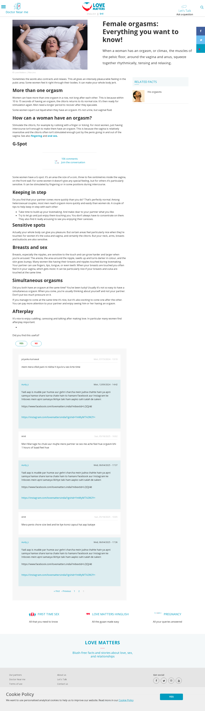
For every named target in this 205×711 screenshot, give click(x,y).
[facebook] (156, 681)
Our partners (15, 674)
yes (21, 343)
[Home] (93, 10)
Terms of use (15, 683)
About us (61, 674)
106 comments (69, 158)
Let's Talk (62, 679)
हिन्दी (101, 13)
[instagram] (171, 681)
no (36, 343)
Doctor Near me (17, 679)
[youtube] (179, 681)
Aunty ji (25, 384)
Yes (171, 696)
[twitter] (164, 681)
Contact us (62, 683)
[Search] (202, 7)
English (91, 13)
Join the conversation (73, 162)
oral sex (52, 136)
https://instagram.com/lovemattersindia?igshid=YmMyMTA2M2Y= (58, 417)
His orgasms (155, 92)
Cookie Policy (126, 700)
